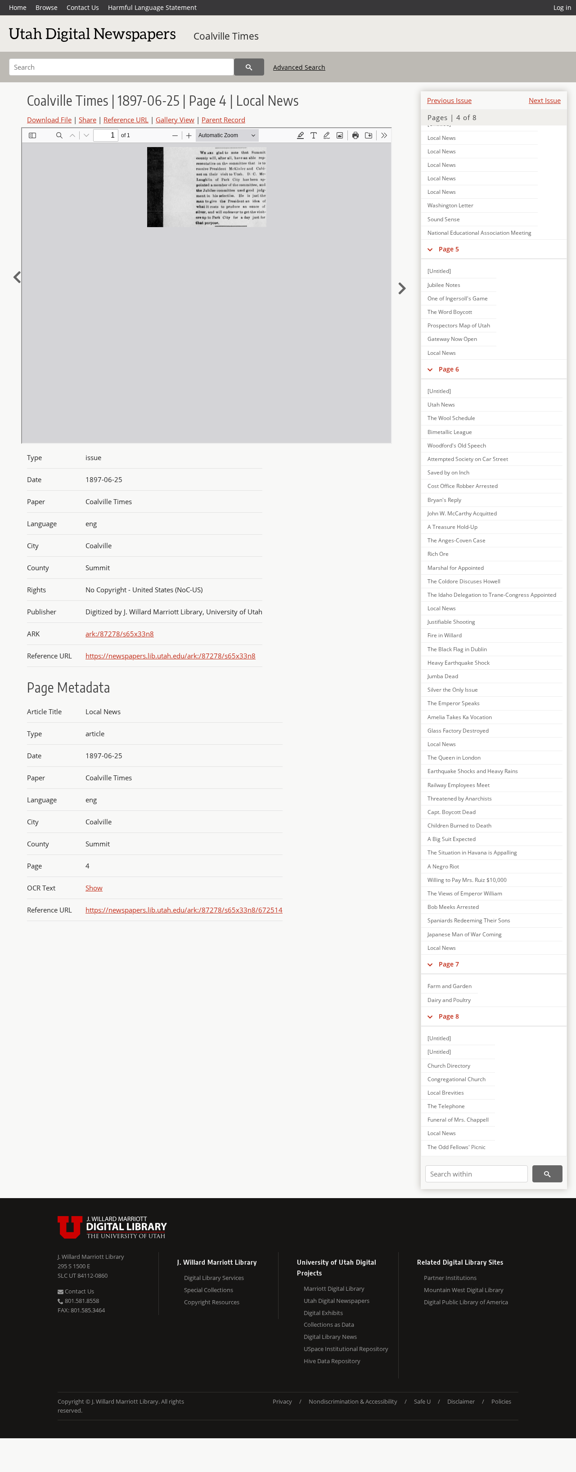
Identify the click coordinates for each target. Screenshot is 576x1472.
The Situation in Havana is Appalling (472, 852)
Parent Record (223, 119)
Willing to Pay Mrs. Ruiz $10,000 (467, 880)
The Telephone (446, 1106)
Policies (501, 1401)
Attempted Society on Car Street (468, 459)
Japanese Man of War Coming (465, 934)
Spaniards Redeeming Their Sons (469, 920)
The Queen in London (454, 757)
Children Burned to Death (459, 825)
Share (87, 119)
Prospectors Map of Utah (459, 325)
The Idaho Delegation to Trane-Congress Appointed (492, 595)
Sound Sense (444, 219)
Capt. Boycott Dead (452, 812)
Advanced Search (299, 67)
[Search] (249, 67)
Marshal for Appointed (456, 568)
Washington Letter (450, 205)
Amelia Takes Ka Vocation (460, 717)
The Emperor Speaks (454, 703)
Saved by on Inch (448, 472)
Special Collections (208, 1290)
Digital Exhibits (323, 1313)
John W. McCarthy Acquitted (462, 513)
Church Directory (449, 1065)
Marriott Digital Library (334, 1288)
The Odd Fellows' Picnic (457, 1147)
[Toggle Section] (430, 249)
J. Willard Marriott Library (91, 1257)
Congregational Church (457, 1079)
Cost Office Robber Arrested (463, 486)
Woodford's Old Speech (457, 445)
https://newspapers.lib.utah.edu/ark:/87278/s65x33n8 (171, 655)
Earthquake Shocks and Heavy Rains (473, 771)
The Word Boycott (450, 312)
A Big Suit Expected (452, 839)
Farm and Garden (450, 986)
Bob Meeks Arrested (453, 907)
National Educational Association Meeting (479, 233)
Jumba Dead (443, 676)
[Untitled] (439, 271)
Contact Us (83, 7)
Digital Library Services (214, 1278)
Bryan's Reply (444, 500)
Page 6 (449, 369)
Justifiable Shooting (451, 622)
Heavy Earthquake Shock (459, 663)
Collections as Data (329, 1324)
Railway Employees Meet (459, 785)
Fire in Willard (445, 635)
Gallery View (175, 119)
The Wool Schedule (451, 418)
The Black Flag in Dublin (457, 649)
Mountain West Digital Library (464, 1290)
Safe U (422, 1401)
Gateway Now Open (452, 339)
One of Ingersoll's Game (458, 298)
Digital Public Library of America (466, 1302)
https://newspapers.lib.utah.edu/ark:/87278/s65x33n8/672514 (184, 909)
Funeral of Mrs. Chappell (458, 1119)
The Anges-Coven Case (457, 540)
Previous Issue (449, 100)
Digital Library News (330, 1337)
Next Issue (545, 100)
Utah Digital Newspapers (336, 1301)
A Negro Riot (443, 866)
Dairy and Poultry (449, 1000)
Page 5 (449, 249)
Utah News (441, 404)
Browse (47, 7)
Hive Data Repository (332, 1361)
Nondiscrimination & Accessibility (353, 1401)
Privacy (282, 1401)
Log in (563, 7)
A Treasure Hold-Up (452, 527)
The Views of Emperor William (465, 893)
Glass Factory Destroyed (458, 730)
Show (94, 887)
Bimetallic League (450, 432)
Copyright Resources (211, 1302)
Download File (49, 119)
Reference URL (126, 119)
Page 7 (449, 964)
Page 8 (449, 1016)
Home (18, 7)
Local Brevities (446, 1092)
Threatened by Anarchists (460, 798)
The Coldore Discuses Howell (464, 581)
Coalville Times (226, 36)
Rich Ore (438, 554)
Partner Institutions (450, 1278)
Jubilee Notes (444, 285)
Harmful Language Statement (152, 7)
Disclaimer (461, 1401)
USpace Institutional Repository (346, 1349)
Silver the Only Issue (453, 689)
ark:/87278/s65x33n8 (120, 633)
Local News (442, 138)
